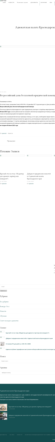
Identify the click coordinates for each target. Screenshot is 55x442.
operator (4, 133)
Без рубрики (4, 302)
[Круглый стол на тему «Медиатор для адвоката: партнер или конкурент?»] (12, 163)
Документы (3, 434)
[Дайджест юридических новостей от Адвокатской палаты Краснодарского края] (39, 163)
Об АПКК (12, 434)
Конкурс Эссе (4, 306)
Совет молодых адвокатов (9, 321)
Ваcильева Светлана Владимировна (28, 399)
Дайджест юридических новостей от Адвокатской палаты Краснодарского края (39, 176)
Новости (10, 133)
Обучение (3, 316)
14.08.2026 (30, 181)
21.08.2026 (3, 181)
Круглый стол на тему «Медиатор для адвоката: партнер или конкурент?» (12, 176)
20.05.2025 (3, 92)
